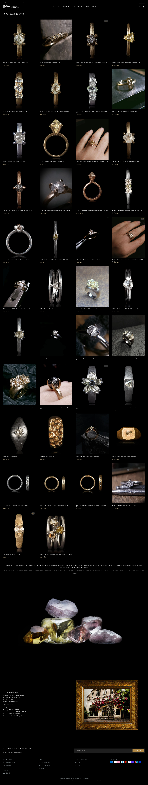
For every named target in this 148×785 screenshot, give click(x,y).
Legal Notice (42, 768)
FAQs (40, 759)
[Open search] (136, 6)
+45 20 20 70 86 (10, 762)
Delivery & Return (44, 762)
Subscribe (138, 750)
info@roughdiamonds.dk (11, 701)
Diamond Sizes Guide (81, 759)
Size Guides (78, 765)
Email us (8, 765)
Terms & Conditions (45, 765)
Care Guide (77, 762)
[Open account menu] (140, 6)
